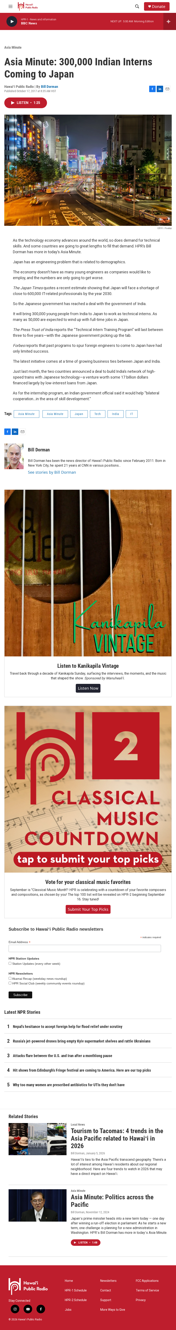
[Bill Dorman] (14, 456)
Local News (78, 1124)
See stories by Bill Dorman (52, 472)
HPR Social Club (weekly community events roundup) (48, 983)
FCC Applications (147, 1280)
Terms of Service (147, 1290)
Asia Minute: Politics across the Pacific (112, 1200)
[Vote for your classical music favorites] (88, 789)
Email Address (19, 942)
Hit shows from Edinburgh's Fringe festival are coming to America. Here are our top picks (82, 1070)
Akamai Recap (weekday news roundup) (39, 978)
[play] (11, 21)
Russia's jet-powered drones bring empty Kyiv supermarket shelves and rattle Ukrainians (81, 1041)
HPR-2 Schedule (76, 1300)
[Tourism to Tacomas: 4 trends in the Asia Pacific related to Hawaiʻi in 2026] (38, 1139)
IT (131, 414)
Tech (97, 414)
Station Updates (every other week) (35, 963)
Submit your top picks (88, 909)
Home (69, 1280)
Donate (158, 6)
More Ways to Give (112, 1309)
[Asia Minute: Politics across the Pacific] (38, 1205)
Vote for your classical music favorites (87, 882)
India (115, 414)
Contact (105, 1290)
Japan (79, 414)
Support (105, 1300)
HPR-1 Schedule (76, 1290)
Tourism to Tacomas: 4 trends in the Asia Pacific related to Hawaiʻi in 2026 (117, 1138)
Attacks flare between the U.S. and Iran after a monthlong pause (62, 1055)
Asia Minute (12, 47)
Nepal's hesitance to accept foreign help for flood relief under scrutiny (67, 1026)
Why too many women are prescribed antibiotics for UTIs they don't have (69, 1085)
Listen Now (88, 688)
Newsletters (108, 1280)
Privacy (141, 1300)
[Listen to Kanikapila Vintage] (88, 573)
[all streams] (169, 21)
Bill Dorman (49, 86)
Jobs (68, 1309)
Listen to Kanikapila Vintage (88, 666)
